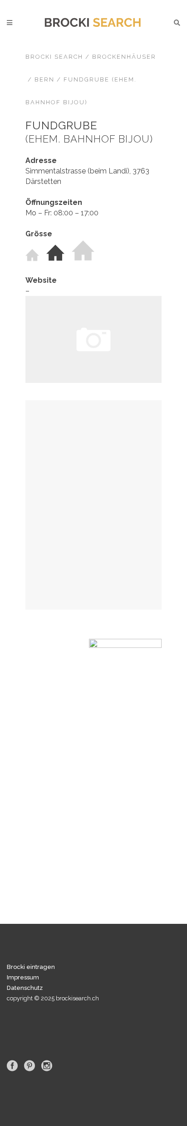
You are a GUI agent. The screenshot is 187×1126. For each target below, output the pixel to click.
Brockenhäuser (124, 56)
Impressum (23, 977)
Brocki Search (54, 56)
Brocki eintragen (31, 966)
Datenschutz (25, 987)
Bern (44, 79)
